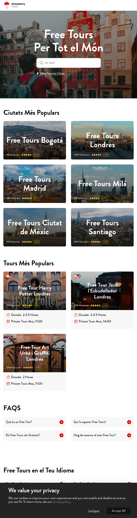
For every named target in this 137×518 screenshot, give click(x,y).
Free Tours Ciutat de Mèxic (35, 227)
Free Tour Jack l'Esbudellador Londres (102, 291)
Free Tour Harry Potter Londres (35, 291)
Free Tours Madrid (34, 184)
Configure (93, 511)
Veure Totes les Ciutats (52, 73)
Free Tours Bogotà (34, 140)
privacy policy (61, 501)
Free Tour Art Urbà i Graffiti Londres (35, 353)
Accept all (118, 511)
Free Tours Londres (102, 140)
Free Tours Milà (102, 183)
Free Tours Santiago (102, 227)
